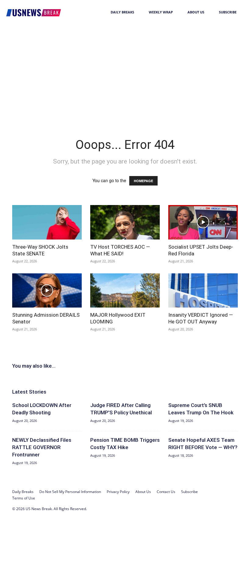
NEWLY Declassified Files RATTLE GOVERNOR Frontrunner (41, 447)
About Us (196, 12)
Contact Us (166, 491)
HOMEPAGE (143, 180)
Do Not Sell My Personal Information (70, 491)
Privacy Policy (118, 491)
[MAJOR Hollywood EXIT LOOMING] (125, 290)
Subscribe (228, 12)
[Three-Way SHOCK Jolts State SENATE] (47, 222)
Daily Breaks (122, 12)
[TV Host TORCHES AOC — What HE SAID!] (125, 222)
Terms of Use (23, 498)
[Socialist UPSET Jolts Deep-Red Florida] (203, 222)
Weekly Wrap (161, 12)
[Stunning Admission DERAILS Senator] (47, 290)
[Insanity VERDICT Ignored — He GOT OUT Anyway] (203, 290)
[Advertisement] (125, 70)
